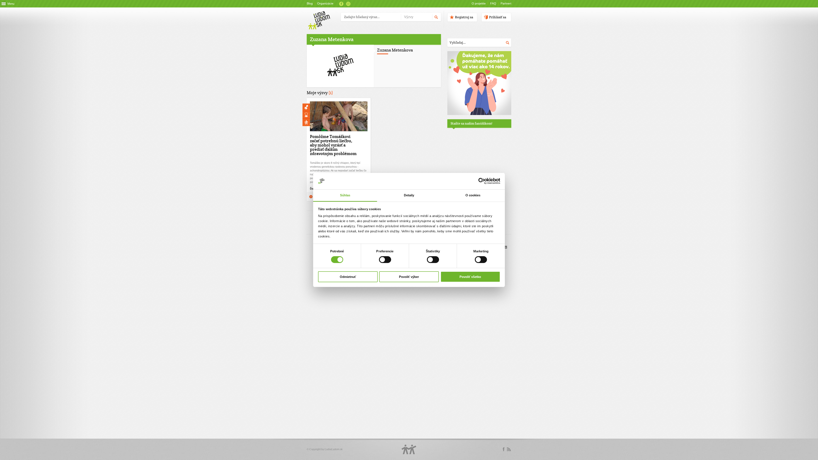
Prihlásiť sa (497, 17)
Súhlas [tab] (345, 195)
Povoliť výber (409, 277)
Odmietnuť (348, 277)
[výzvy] (479, 114)
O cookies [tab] (473, 195)
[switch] (385, 259)
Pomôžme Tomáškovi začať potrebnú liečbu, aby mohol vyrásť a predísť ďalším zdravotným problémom (333, 145)
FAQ (493, 3)
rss (508, 449)
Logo (409, 449)
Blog (310, 3)
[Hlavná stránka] (322, 16)
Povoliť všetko (470, 277)
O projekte (479, 3)
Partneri (506, 3)
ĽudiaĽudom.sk (334, 449)
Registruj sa (464, 17)
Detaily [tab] (409, 195)
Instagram (348, 4)
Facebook (341, 4)
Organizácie (325, 3)
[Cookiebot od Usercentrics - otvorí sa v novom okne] (481, 181)
